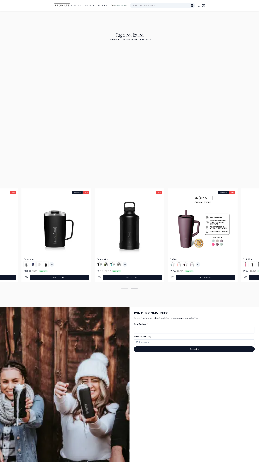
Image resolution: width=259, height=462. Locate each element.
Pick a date (144, 342)
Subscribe (194, 349)
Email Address (141, 324)
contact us (143, 39)
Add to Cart (93, 277)
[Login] (203, 5)
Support (101, 5)
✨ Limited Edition (119, 5)
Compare (89, 5)
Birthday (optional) (142, 337)
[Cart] (198, 5)
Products (75, 5)
